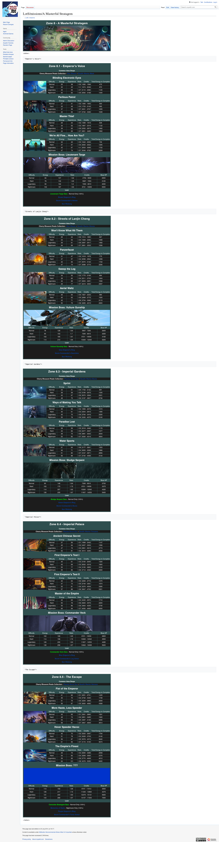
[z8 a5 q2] (34, 717)
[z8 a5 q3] (34, 736)
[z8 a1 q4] (34, 144)
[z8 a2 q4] (34, 297)
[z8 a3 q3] (34, 430)
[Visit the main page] (10, 9)
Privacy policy (26, 839)
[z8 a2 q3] (34, 278)
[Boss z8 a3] (67, 470)
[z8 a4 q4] (34, 602)
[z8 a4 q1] (34, 545)
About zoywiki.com (38, 839)
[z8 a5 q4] (34, 755)
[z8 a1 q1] (34, 87)
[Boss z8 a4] (67, 623)
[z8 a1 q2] (34, 106)
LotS (26, 18)
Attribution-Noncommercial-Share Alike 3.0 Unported (55, 832)
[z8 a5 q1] (34, 697)
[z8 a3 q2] (34, 411)
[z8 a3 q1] (34, 392)
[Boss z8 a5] (67, 776)
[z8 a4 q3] (34, 583)
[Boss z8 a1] (67, 165)
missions (32, 18)
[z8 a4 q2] (34, 564)
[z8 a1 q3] (34, 125)
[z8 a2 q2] (34, 259)
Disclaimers (48, 839)
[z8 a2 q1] (34, 239)
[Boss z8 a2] (67, 318)
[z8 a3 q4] (34, 450)
